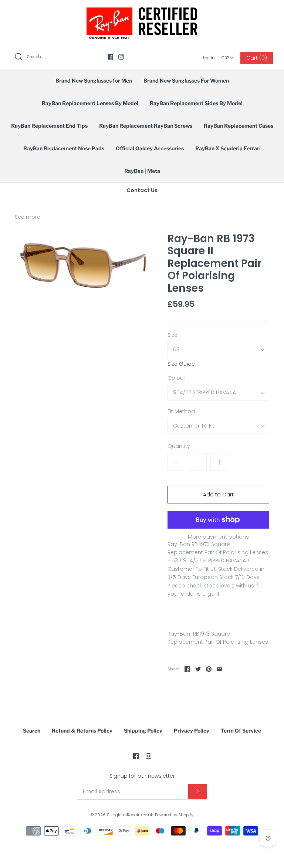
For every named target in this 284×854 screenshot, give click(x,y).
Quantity (179, 446)
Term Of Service (241, 730)
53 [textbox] (176, 349)
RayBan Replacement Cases (238, 126)
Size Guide (181, 364)
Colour (176, 378)
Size (173, 335)
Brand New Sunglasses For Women (186, 80)
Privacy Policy (191, 730)
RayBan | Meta (142, 171)
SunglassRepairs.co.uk (130, 815)
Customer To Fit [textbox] (193, 426)
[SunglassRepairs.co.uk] (142, 11)
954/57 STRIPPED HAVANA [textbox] (204, 392)
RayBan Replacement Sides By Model (196, 103)
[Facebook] (110, 57)
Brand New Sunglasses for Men (93, 80)
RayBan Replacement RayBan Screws (145, 126)
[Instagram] (121, 57)
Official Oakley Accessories (150, 148)
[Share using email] (219, 669)
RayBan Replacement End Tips (49, 126)
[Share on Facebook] (187, 669)
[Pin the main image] (209, 669)
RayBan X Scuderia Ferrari (228, 148)
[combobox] (228, 55)
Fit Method (181, 411)
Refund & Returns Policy (82, 730)
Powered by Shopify (174, 815)
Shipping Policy (143, 730)
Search (31, 730)
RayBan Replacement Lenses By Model (90, 103)
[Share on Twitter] (198, 669)
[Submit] (197, 791)
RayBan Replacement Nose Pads (63, 148)
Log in (209, 58)
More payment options (218, 537)
